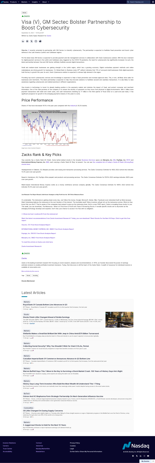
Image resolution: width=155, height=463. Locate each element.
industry (73, 106)
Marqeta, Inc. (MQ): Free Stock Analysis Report (38, 238)
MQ (114, 160)
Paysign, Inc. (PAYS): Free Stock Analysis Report (39, 233)
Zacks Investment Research (32, 246)
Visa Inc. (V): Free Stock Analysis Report (36, 225)
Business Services (88, 160)
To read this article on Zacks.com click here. (37, 242)
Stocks (24, 12)
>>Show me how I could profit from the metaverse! (40, 214)
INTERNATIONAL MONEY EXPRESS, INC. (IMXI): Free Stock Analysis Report (48, 229)
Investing (35, 275)
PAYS (128, 160)
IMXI (47, 162)
